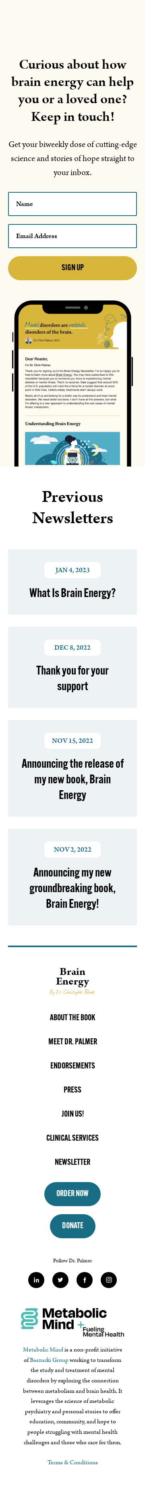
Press (72, 1090)
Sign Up (73, 268)
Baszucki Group (49, 1360)
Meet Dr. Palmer (72, 1042)
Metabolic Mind (43, 1349)
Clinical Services (72, 1139)
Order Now (72, 1194)
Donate (72, 1226)
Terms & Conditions (73, 1462)
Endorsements (72, 1066)
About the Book (72, 1018)
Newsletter (72, 1163)
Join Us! (73, 1115)
